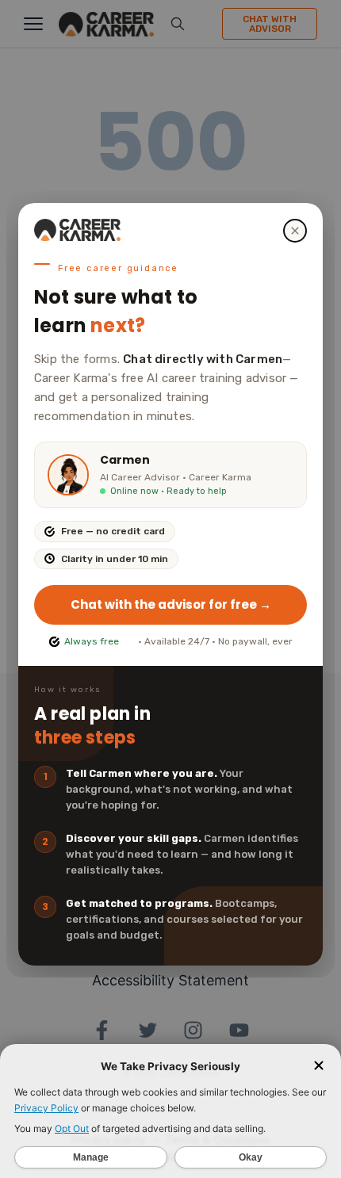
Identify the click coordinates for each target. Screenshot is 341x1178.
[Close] (295, 231)
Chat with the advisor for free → (171, 604)
